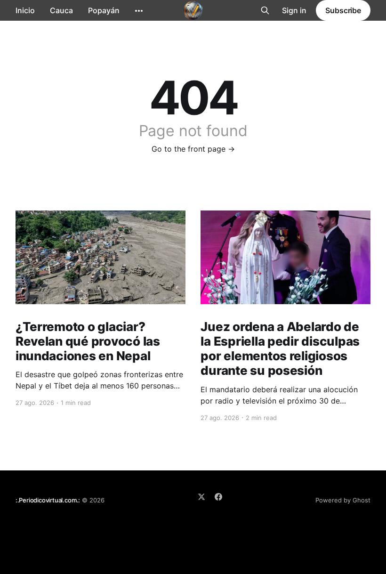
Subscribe (343, 10)
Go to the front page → (193, 149)
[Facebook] (218, 497)
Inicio (25, 10)
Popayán (104, 10)
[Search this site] (265, 10)
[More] (139, 11)
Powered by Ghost (342, 500)
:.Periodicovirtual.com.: (48, 500)
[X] (201, 497)
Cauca (61, 10)
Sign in (294, 10)
